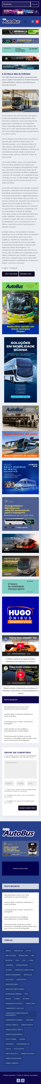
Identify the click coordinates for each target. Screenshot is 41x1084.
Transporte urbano (14, 1020)
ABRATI (8, 951)
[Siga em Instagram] (37, 21)
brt (33, 955)
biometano (23, 955)
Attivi (28, 951)
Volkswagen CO (23, 1044)
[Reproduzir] (5, 654)
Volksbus (9, 1044)
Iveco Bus (9, 979)
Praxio (8, 999)
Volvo (8, 1049)
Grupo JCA (28, 975)
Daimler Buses (22, 965)
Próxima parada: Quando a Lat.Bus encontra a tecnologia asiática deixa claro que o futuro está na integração (20, 738)
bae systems (11, 955)
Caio (17, 960)
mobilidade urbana (14, 994)
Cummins (9, 965)
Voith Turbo (11, 1039)
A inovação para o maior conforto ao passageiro (18, 723)
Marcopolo (21, 979)
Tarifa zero (30, 1003)
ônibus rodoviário (13, 1058)
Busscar (9, 960)
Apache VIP (18, 951)
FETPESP (9, 970)
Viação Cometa (12, 1025)
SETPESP (26, 999)
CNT (24, 960)
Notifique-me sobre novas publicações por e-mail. (19, 802)
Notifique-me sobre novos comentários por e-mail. (19, 796)
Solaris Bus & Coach (14, 1003)
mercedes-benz (12, 984)
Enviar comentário (27, 808)
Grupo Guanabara (13, 975)
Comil (31, 960)
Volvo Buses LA (12, 1053)
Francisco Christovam (24, 970)
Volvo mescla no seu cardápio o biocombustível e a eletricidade (16, 730)
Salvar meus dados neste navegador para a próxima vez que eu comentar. (20, 790)
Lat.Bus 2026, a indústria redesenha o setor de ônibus (18, 715)
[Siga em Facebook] (33, 21)
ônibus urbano (12, 1063)
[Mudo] (32, 654)
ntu (26, 994)
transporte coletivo (15, 1008)
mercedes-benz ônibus (15, 989)
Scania (17, 999)
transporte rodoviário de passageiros (17, 1014)
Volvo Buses (19, 1049)
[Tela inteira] (36, 654)
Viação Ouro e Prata (14, 1029)
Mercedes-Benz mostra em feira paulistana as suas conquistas (16, 708)
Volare (22, 1039)
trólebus (30, 1020)
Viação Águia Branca (14, 1034)
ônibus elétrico (28, 1053)
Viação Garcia (27, 1025)
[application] (20, 645)
